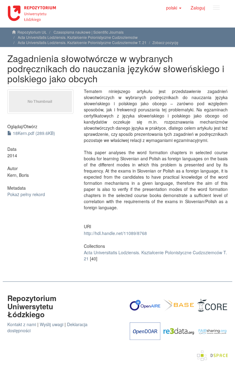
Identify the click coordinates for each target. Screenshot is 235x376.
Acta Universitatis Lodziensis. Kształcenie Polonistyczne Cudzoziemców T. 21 (82, 42)
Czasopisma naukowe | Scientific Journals (89, 32)
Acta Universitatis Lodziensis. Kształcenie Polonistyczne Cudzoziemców (78, 37)
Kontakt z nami (21, 324)
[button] (174, 7)
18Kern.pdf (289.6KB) (33, 133)
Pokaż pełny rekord (26, 194)
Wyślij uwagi (51, 324)
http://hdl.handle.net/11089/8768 (115, 233)
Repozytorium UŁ (32, 32)
